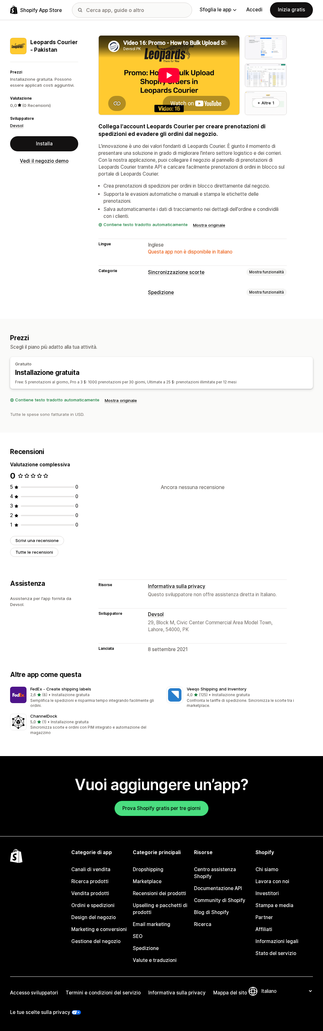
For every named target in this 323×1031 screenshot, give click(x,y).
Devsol (16, 125)
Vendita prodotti (90, 893)
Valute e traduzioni (155, 960)
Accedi (254, 10)
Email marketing (151, 924)
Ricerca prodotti (90, 881)
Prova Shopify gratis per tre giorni (161, 808)
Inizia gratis (291, 10)
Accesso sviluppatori (34, 993)
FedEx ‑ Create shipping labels (60, 688)
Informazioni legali (276, 941)
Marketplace (147, 881)
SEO (138, 936)
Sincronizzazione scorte (176, 272)
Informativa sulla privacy (176, 586)
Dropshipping (148, 869)
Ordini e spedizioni (93, 905)
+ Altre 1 (265, 102)
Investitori (267, 893)
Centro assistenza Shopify (215, 872)
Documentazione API (218, 888)
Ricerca (202, 924)
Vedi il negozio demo (44, 161)
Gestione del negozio (95, 941)
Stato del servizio (275, 953)
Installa (44, 144)
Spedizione (161, 292)
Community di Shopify (219, 900)
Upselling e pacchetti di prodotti (160, 908)
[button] (83, 698)
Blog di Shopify (211, 912)
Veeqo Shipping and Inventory (216, 688)
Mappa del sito (230, 993)
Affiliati (263, 929)
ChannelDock (43, 716)
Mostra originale (209, 225)
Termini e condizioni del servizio (103, 993)
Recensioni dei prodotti (159, 893)
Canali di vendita (90, 869)
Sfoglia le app (215, 10)
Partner (264, 917)
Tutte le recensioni (34, 552)
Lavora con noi (272, 881)
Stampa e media (274, 905)
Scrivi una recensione (37, 540)
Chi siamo (266, 869)
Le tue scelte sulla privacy (40, 1012)
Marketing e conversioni (99, 929)
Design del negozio (93, 917)
